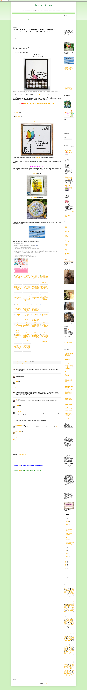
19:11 (16, 415)
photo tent (72, 644)
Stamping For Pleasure (69, 353)
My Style (71, 634)
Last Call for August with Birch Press (71, 153)
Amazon (66, 216)
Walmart (66, 254)
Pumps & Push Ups (68, 404)
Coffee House (39, 94)
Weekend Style (71, 666)
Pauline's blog (38, 157)
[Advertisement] (31, 23)
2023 (66, 559)
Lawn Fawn (19, 95)
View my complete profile (68, 342)
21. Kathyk (17, 332)
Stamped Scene (67, 654)
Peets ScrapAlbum (68, 356)
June (67, 549)
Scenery (65, 649)
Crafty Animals (16, 112)
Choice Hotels (67, 228)
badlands (65, 592)
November (67, 522)
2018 (66, 567)
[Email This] (29, 361)
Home (37, 450)
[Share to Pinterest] (33, 361)
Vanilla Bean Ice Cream (68, 399)
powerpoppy (66, 646)
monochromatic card (66, 634)
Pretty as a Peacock (68, 363)
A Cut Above (67, 163)
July (66, 547)
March (67, 553)
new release (71, 635)
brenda (17, 381)
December (67, 521)
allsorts (65, 588)
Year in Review (71, 674)
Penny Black (67, 640)
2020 (66, 564)
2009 (66, 580)
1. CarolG (17, 283)
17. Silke (17, 322)
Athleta (66, 226)
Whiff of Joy (66, 667)
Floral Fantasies (67, 359)
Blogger (45, 683)
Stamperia (65, 655)
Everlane (66, 230)
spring (65, 653)
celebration (65, 596)
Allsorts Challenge (68, 87)
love (66, 627)
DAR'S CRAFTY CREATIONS (67, 375)
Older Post (58, 450)
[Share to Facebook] (32, 361)
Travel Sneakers (70, 663)
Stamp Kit (70, 653)
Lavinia (69, 623)
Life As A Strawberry (68, 398)
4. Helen (44, 283)
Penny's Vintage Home (69, 416)
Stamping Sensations (17, 116)
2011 (66, 577)
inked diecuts (71, 621)
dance (66, 604)
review (72, 647)
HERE (20, 465)
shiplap (65, 650)
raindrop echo (66, 647)
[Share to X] (31, 361)
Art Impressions (69, 590)
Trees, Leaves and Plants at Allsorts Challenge (69, 533)
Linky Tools (53, 355)
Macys (66, 240)
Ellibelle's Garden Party (68, 88)
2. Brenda (26, 283)
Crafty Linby (67, 362)
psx (71, 646)
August (67, 546)
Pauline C (17, 367)
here (36, 245)
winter (70, 671)
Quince (66, 245)
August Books (67, 411)
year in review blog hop (68, 675)
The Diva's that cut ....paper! (68, 151)
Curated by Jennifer (68, 407)
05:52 (16, 402)
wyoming (66, 674)
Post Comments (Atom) (22, 454)
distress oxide (66, 609)
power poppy (68, 645)
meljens (69, 628)
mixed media (69, 629)
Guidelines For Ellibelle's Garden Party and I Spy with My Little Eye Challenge (68, 68)
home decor (72, 619)
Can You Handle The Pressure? (68, 186)
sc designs (70, 648)
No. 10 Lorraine (34, 197)
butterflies (65, 593)
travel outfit (65, 663)
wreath (73, 673)
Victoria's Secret (67, 253)
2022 (66, 561)
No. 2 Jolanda (34, 173)
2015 (66, 571)
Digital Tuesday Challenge (69, 608)
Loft (65, 237)
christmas (66, 598)
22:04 (16, 428)
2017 (66, 568)
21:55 (16, 421)
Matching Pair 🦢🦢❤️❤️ (69, 366)
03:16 (16, 371)
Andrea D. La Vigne (19, 425)
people (65, 642)
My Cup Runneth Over (69, 371)
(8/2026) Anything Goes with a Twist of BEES (71, 189)
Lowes (66, 239)
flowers (72, 614)
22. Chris (26, 332)
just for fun (66, 622)
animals (66, 589)
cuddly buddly (71, 603)
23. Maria (35, 332)
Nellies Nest (67, 367)
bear (72, 592)
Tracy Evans (66, 662)
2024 (66, 558)
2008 (66, 581)
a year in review (66, 585)
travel (71, 662)
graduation (68, 618)
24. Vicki (44, 332)
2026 (66, 518)
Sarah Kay (65, 648)
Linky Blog (57, 355)
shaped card (70, 649)
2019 (66, 565)
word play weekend (67, 672)
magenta (70, 627)
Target (66, 249)
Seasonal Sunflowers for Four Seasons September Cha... (70, 543)
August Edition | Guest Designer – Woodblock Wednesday (68, 380)
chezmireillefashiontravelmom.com (69, 387)
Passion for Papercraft (69, 365)
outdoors (70, 636)
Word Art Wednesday (68, 199)
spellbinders (65, 652)
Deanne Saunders (19, 411)
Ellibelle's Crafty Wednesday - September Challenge (69, 540)
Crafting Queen (18, 431)
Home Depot (67, 232)
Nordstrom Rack (67, 241)
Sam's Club (66, 246)
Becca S (17, 390)
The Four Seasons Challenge (68, 92)
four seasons (68, 616)
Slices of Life (67, 391)
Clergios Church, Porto (68, 408)
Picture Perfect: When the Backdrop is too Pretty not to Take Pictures (69, 389)
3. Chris (35, 283)
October (67, 524)
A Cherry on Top (67, 215)
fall (67, 613)
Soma (66, 248)
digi (68, 605)
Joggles (66, 217)
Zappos (66, 255)
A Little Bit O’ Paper (34, 414)
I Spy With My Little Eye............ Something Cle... (69, 530)
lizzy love (69, 626)
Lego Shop (66, 236)
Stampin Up (72, 656)
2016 (66, 570)
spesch (71, 652)
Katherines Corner (68, 413)
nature (65, 635)
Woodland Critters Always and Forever (69, 527)
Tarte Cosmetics (67, 250)
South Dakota (68, 651)
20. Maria (44, 322)
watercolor (72, 664)
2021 (66, 562)
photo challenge (66, 644)
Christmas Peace (67, 351)
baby (71, 591)
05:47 (16, 387)
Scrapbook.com (67, 219)
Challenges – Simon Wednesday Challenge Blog (69, 176)
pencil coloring (69, 639)
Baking (69, 592)
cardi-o (65, 595)
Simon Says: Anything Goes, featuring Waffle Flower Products (68, 178)
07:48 (16, 440)
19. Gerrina (35, 322)
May (66, 550)
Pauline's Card (37, 121)
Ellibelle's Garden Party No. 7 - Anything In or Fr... (69, 537)
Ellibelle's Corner (43, 5)
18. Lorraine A (26, 322)
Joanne (17, 375)
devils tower (70, 604)
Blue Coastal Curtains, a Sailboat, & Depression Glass (68, 418)
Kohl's (66, 235)
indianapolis (65, 621)
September (68, 525)
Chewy (66, 227)
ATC (68, 591)
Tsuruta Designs (67, 378)
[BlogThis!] (30, 361)
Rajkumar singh (18, 437)
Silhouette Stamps (71, 650)
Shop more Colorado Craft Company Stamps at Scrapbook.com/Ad (39, 103)
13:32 (16, 408)
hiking (68, 619)
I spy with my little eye (19, 363)
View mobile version (37, 451)
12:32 (16, 434)
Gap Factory (67, 231)
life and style (70, 625)
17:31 (16, 395)
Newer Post (15, 450)
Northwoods (65, 636)
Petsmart (66, 244)
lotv (73, 626)
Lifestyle (65, 626)
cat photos (70, 595)
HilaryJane (17, 405)
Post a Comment (17, 442)
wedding (68, 665)
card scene (70, 594)
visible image (66, 664)
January (67, 556)
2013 (66, 574)
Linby (16, 399)
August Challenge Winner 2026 (71, 165)
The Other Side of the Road (68, 410)
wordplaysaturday (67, 673)
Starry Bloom (67, 357)
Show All (73, 211)
